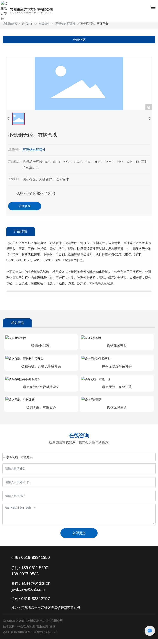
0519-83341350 (40, 193)
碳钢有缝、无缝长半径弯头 (41, 366)
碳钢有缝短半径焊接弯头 (41, 387)
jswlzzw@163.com (28, 589)
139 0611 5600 (34, 567)
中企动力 (23, 626)
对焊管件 (44, 23)
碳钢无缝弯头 (117, 345)
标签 (52, 626)
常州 (32, 626)
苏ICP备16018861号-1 (18, 632)
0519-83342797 (35, 598)
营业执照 (42, 626)
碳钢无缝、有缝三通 (117, 387)
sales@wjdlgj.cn (35, 583)
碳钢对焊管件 (41, 345)
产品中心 (28, 23)
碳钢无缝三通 (117, 407)
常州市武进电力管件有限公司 (31, 9)
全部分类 (79, 39)
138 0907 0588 (25, 574)
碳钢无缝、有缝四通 (41, 407)
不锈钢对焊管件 (65, 23)
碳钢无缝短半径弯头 (117, 366)
